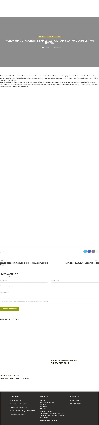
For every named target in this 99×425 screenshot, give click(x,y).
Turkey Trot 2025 (60, 363)
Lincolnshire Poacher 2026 (18, 414)
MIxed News (69, 360)
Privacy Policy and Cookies (48, 421)
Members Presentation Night (15, 378)
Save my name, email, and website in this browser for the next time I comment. (22, 286)
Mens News (11, 375)
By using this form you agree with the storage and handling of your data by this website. (25, 301)
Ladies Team (51, 36)
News (58, 36)
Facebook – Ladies (75, 404)
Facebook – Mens (75, 400)
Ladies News (42, 36)
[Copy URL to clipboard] (97, 251)
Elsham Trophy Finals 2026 (18, 404)
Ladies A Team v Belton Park (18, 407)
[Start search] (98, 12)
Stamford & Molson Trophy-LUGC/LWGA (22, 411)
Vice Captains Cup (15, 400)
